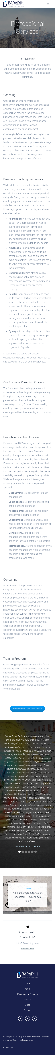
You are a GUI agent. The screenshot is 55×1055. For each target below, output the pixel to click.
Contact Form (27, 949)
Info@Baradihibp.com (27, 943)
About (27, 989)
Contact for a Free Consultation (27, 709)
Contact (27, 1010)
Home (27, 983)
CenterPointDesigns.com (23, 1040)
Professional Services (27, 994)
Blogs (27, 1005)
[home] (13, 4)
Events (27, 999)
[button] (48, 4)
